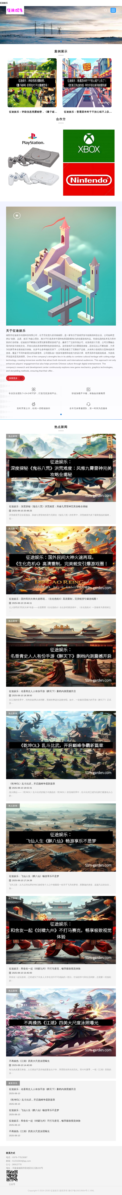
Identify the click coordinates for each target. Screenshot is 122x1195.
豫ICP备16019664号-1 (78, 1190)
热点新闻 (12, 436)
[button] (8, 25)
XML (92, 1190)
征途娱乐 (4, 3)
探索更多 (13, 378)
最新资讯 (12, 1083)
